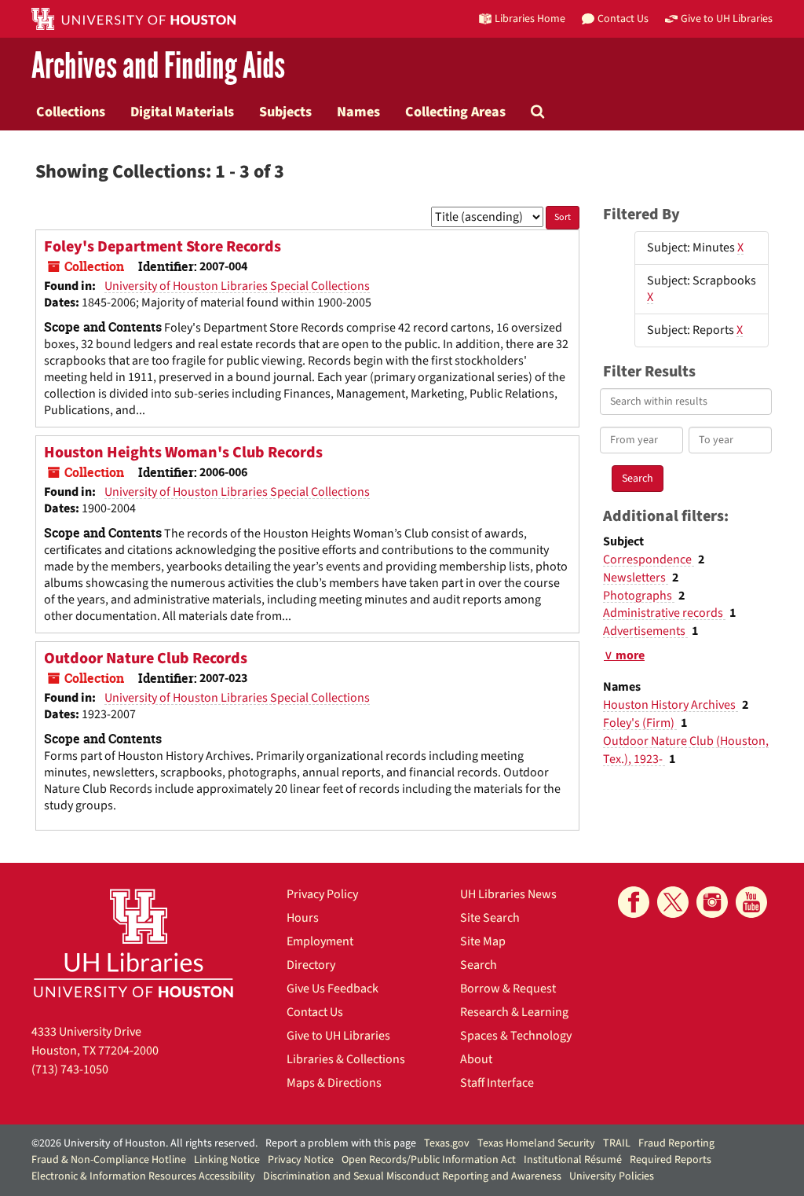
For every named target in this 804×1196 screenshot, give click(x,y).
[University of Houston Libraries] (133, 942)
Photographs (638, 595)
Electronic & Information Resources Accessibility (143, 1176)
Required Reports (670, 1160)
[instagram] (712, 902)
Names (358, 111)
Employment (320, 941)
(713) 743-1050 (69, 1069)
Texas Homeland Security (536, 1143)
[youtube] (751, 902)
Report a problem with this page (340, 1143)
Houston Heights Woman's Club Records (183, 453)
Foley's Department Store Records (162, 247)
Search (478, 965)
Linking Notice (227, 1160)
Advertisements (645, 631)
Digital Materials (182, 111)
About (476, 1059)
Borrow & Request (508, 988)
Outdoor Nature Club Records (145, 659)
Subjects (285, 111)
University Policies (611, 1176)
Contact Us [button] (623, 18)
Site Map (483, 941)
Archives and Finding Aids (158, 66)
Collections (70, 111)
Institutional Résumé (573, 1160)
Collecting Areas (455, 111)
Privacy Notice (301, 1160)
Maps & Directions (334, 1082)
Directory (311, 965)
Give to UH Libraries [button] (727, 18)
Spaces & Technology (516, 1035)
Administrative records (664, 613)
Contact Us (315, 1012)
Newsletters (635, 577)
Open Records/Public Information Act (429, 1160)
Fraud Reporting (676, 1143)
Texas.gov (447, 1143)
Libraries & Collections (346, 1059)
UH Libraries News (508, 894)
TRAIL (616, 1143)
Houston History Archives (670, 705)
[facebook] (633, 902)
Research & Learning (514, 1012)
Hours (303, 917)
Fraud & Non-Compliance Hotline (108, 1160)
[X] (673, 902)
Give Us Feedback (332, 988)
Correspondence (648, 559)
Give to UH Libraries (338, 1035)
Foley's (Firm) (640, 723)
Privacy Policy (322, 894)
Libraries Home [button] (530, 18)
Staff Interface (497, 1082)
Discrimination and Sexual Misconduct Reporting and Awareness (412, 1176)
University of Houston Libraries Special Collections (237, 286)
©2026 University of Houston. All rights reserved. (144, 1143)
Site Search (490, 917)
